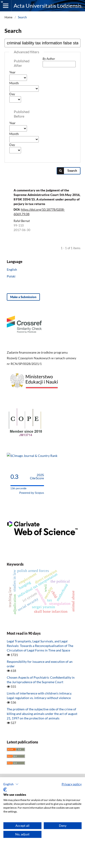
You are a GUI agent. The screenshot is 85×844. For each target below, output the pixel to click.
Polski (11, 276)
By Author (49, 58)
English (12, 269)
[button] (11, 784)
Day (12, 94)
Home (8, 17)
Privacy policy (72, 784)
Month (14, 83)
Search (72, 170)
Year (12, 72)
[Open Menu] (5, 5)
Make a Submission (23, 297)
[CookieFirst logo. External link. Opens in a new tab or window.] (5, 790)
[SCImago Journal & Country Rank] (32, 456)
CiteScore (37, 476)
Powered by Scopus (31, 492)
